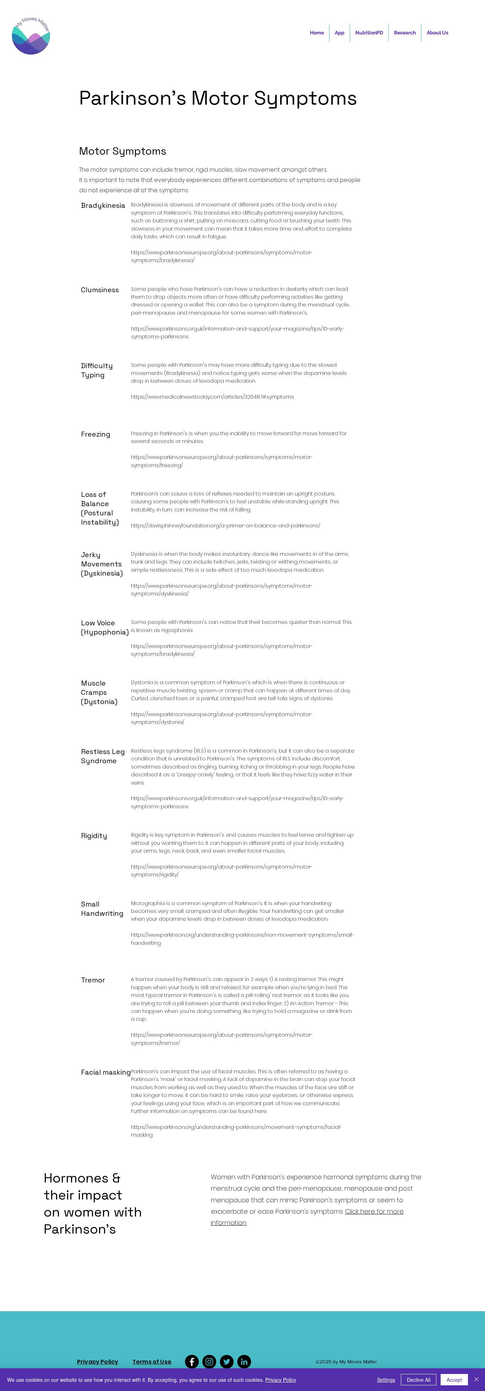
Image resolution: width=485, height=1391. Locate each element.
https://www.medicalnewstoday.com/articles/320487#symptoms (212, 396)
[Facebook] (192, 1362)
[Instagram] (209, 1362)
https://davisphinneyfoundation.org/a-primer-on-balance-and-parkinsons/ (225, 525)
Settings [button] (386, 1379)
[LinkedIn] (244, 1362)
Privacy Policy (280, 1379)
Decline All (418, 1379)
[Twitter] (227, 1362)
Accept (454, 1379)
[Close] (476, 1379)
